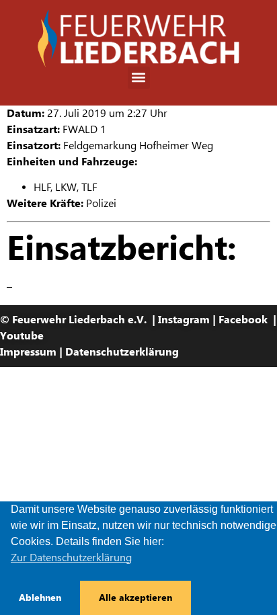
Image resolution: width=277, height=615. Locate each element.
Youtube (22, 335)
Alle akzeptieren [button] (135, 597)
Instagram (184, 319)
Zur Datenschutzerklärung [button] (71, 557)
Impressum (28, 351)
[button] (139, 78)
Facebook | (247, 319)
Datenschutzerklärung (122, 351)
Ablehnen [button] (40, 597)
